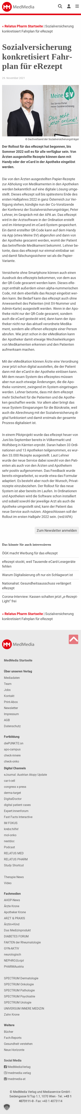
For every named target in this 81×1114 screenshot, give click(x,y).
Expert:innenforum (16, 811)
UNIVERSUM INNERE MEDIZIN (24, 1008)
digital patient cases (17, 805)
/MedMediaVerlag (19, 1067)
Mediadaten (12, 678)
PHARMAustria (14, 966)
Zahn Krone (11, 1014)
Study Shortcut (14, 865)
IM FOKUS (11, 823)
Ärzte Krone (11, 906)
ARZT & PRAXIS (14, 918)
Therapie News (14, 877)
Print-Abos (11, 702)
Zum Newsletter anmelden (57, 530)
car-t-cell (9, 781)
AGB (7, 720)
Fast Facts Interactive (18, 817)
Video (7, 883)
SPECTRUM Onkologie (19, 984)
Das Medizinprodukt (17, 930)
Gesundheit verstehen (18, 1044)
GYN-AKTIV (11, 948)
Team (7, 684)
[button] (7, 1107)
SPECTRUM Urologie (17, 1002)
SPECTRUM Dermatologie (21, 978)
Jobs (7, 690)
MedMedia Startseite (18, 660)
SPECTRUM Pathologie (19, 990)
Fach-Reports (12, 1038)
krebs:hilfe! (11, 829)
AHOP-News (12, 900)
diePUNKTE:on (13, 743)
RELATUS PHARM (16, 859)
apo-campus (12, 749)
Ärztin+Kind (11, 924)
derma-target (12, 793)
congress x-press (15, 787)
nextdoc (9, 841)
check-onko (11, 761)
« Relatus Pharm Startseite (22, 26)
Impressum (11, 714)
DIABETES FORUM (16, 936)
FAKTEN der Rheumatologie (22, 942)
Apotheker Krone (15, 912)
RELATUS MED (14, 853)
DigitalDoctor (12, 799)
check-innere (12, 755)
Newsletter (11, 708)
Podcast (9, 847)
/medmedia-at (16, 1079)
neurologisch (12, 954)
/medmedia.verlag (19, 1073)
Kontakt (9, 696)
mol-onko (10, 835)
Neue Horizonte (14, 1050)
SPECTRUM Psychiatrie (19, 996)
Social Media (12, 1060)
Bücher (8, 1032)
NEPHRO (14, 960)
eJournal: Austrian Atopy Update (25, 774)
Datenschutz (12, 726)
